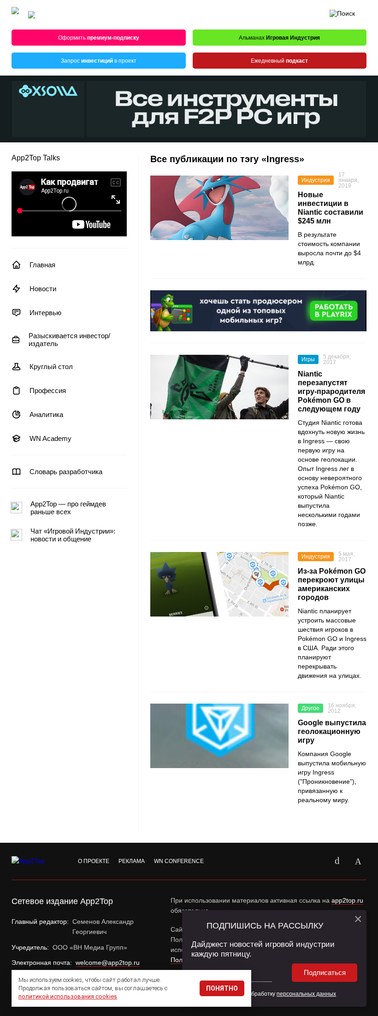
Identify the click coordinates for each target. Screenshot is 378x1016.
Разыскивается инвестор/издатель (69, 339)
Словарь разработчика (66, 472)
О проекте (93, 861)
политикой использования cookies (67, 996)
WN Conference (179, 861)
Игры (308, 359)
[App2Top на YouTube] (315, 861)
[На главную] (15, 15)
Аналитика (46, 414)
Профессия (48, 390)
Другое (310, 708)
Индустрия (315, 180)
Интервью (45, 313)
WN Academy (50, 438)
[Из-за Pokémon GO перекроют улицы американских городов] (219, 584)
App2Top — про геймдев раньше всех (68, 508)
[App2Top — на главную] (37, 861)
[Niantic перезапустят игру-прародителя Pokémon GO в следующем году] (219, 387)
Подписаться (325, 972)
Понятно (222, 988)
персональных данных (306, 994)
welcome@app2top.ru (108, 962)
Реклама (131, 861)
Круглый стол (51, 366)
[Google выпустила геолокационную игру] (219, 736)
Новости (43, 289)
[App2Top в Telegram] (358, 861)
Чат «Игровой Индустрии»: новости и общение (72, 535)
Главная (42, 265)
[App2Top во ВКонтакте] (337, 861)
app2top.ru (347, 900)
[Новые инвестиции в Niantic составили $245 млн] (219, 208)
